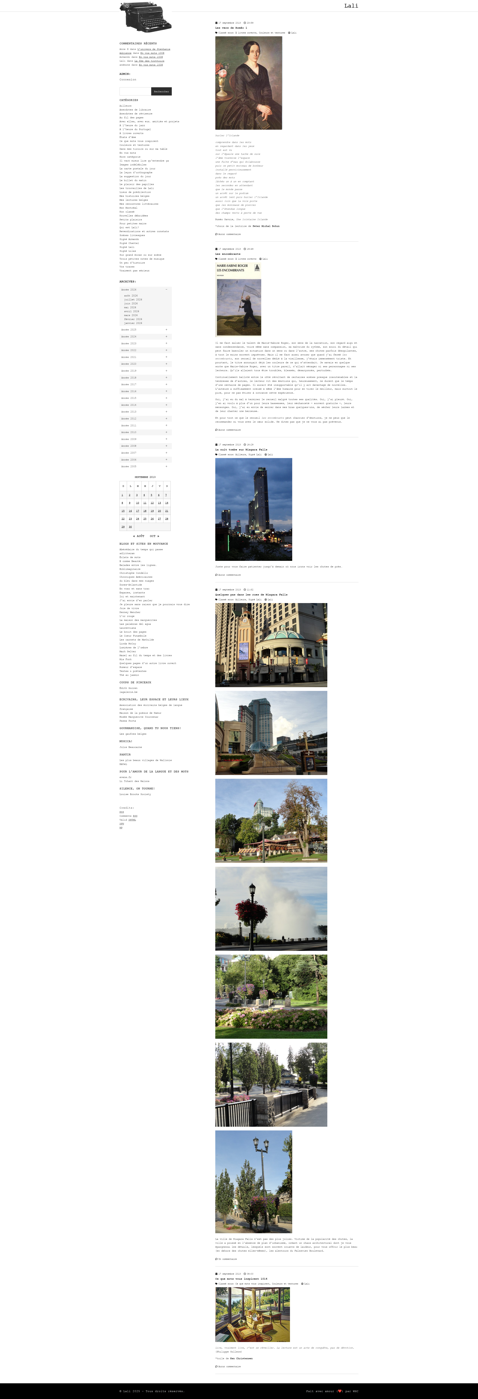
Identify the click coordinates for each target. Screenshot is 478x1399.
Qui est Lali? (129, 227)
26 (152, 518)
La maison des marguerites (138, 620)
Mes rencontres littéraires (139, 203)
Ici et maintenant (132, 596)
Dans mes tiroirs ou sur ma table (143, 148)
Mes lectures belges (134, 199)
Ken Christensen (241, 1358)
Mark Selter (128, 651)
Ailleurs (125, 105)
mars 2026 (131, 315)
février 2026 (133, 319)
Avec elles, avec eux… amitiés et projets (149, 121)
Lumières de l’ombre (134, 647)
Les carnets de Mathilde (137, 639)
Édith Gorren (128, 688)
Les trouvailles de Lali (137, 188)
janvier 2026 (133, 323)
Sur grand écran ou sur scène (140, 254)
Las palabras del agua (135, 623)
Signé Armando (129, 239)
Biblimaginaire (130, 569)
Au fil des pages (131, 117)
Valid (128, 819)
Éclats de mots (130, 557)
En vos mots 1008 (152, 53)
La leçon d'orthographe (136, 172)
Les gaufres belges (133, 733)
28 (166, 518)
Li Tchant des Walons (134, 781)
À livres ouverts (131, 133)
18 (144, 510)
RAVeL (123, 764)
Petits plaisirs (131, 219)
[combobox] (135, 91)
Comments (128, 815)
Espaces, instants (132, 592)
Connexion (128, 79)
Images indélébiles (133, 164)
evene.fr (125, 777)
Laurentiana (128, 627)
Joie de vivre (129, 608)
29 (123, 526)
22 (123, 518)
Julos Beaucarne (131, 747)
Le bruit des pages (133, 631)
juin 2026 (131, 303)
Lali (351, 5)
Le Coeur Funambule (133, 635)
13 (159, 502)
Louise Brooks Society (135, 794)
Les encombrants (227, 253)
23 (130, 518)
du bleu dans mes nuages (137, 580)
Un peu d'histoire (132, 262)
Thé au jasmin (129, 675)
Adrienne (125, 53)
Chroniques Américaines (136, 576)
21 (166, 510)
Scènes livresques (132, 235)
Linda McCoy (128, 643)
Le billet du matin (133, 180)
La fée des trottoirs (149, 60)
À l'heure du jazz (132, 125)
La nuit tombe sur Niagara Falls (241, 449)
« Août (138, 536)
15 (123, 510)
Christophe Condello (134, 572)
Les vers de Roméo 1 (231, 27)
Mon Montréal (128, 207)
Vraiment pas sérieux (134, 270)
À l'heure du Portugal (135, 129)
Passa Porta (128, 720)
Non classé (127, 211)
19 (152, 510)
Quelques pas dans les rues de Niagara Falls (251, 594)
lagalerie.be (128, 692)
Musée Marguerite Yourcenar (139, 716)
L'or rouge (127, 616)
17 (137, 510)
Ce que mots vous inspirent (139, 141)
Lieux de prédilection (135, 192)
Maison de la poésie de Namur (140, 712)
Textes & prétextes (133, 671)
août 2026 (131, 295)
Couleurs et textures (134, 145)
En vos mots (128, 152)
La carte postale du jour (137, 168)
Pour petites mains (133, 223)
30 (130, 526)
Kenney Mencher (130, 612)
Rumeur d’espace (131, 667)
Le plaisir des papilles (137, 184)
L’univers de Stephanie (153, 49)
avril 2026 (131, 311)
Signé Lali (127, 247)
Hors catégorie (130, 156)
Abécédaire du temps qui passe (141, 549)
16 (130, 510)
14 (166, 502)
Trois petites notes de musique (142, 258)
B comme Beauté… (131, 561)
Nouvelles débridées (134, 215)
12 (152, 502)
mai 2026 (130, 307)
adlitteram (127, 553)
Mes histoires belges (134, 196)
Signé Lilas (128, 250)
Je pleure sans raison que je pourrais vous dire (155, 604)
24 (137, 518)
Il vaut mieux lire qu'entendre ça (144, 160)
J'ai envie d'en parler (136, 600)
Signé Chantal (129, 243)
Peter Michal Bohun (266, 226)
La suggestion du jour (135, 176)
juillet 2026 (133, 299)
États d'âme (128, 137)
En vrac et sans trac (134, 588)
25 (144, 518)
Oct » (154, 536)
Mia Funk (125, 659)
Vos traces (127, 266)
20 (159, 510)
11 (144, 502)
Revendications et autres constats (144, 231)
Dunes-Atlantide (131, 584)
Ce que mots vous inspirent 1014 (241, 1278)
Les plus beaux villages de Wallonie (146, 760)
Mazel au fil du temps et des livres (146, 655)
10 (137, 502)
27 (159, 518)
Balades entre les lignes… (138, 565)
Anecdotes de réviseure (136, 113)
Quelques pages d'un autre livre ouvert (148, 663)
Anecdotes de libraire (135, 109)
